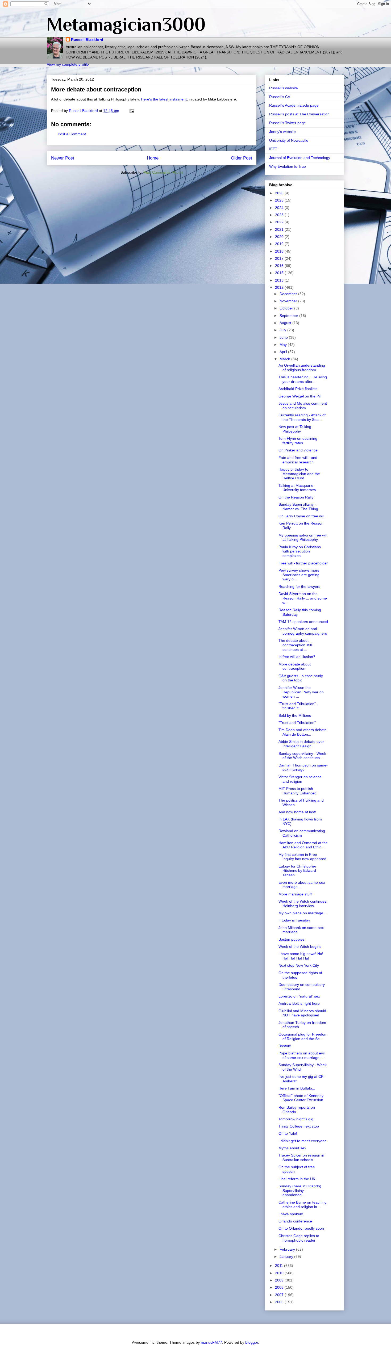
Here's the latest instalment (164, 99)
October (287, 308)
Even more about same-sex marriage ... (301, 884)
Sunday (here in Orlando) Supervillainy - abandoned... (299, 1190)
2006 (280, 1302)
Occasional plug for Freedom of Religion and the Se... (302, 1036)
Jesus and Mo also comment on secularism (302, 405)
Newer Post (62, 158)
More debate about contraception (294, 666)
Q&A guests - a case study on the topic (300, 678)
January (287, 1256)
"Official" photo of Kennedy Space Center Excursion (300, 1098)
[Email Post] (131, 110)
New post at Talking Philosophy (294, 429)
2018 (280, 251)
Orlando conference (295, 1221)
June (284, 337)
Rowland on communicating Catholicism (301, 833)
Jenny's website (282, 131)
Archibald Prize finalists (297, 389)
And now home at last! (297, 812)
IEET (273, 149)
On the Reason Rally (295, 497)
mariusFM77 (211, 1342)
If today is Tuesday (294, 920)
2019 (280, 244)
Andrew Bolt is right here (299, 1003)
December (289, 294)
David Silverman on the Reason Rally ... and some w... (302, 598)
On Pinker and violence (298, 450)
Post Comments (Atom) (163, 172)
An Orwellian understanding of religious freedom (301, 367)
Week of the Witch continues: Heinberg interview (302, 903)
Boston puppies (291, 939)
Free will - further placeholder (303, 563)
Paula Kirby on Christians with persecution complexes (299, 551)
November (289, 301)
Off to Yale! (287, 1133)
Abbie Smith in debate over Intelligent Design (301, 743)
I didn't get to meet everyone (302, 1141)
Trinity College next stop (298, 1126)
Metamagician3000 (126, 24)
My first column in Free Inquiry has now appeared (302, 856)
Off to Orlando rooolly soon (301, 1228)
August (286, 323)
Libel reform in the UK (296, 1179)
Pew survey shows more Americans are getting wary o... (298, 574)
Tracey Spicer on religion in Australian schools (301, 1157)
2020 (280, 236)
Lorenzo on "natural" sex (299, 996)
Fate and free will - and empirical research (297, 459)
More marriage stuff (295, 894)
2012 (280, 287)
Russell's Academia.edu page (294, 105)
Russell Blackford (87, 39)
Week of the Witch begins (299, 946)
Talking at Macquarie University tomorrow (297, 487)
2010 (280, 1273)
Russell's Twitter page (287, 123)
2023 (280, 215)
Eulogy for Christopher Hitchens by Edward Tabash (297, 870)
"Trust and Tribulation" (297, 723)
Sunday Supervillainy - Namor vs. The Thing (298, 506)
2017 (280, 258)
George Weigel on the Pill (299, 396)
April (284, 352)
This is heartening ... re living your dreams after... (302, 379)
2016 (280, 265)
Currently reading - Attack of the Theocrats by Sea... (302, 417)
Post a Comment (72, 134)
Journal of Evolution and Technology (299, 158)
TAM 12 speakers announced (303, 621)
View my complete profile (68, 64)
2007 (280, 1295)
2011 (279, 1265)
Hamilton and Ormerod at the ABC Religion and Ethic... (303, 845)
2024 (280, 208)
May (284, 344)
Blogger (251, 1342)
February (288, 1249)
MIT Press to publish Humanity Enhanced (297, 790)
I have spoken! (290, 1214)
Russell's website (283, 88)
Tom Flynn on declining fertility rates (297, 440)
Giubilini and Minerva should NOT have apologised (302, 1013)
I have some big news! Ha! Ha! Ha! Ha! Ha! (300, 956)
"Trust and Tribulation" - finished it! (298, 706)
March (285, 359)
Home (153, 158)
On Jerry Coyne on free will (301, 516)
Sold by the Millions (294, 715)
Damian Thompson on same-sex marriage (303, 767)
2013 (280, 280)
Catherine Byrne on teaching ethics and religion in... (302, 1204)
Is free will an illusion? (296, 657)
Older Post (241, 158)
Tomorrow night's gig (295, 1119)
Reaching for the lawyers (299, 586)
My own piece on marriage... (302, 913)
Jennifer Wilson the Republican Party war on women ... (301, 692)
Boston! (284, 1046)
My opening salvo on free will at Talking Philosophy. (302, 537)
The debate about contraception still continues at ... (295, 645)
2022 (280, 222)
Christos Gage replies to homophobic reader (298, 1238)
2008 (280, 1287)
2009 (280, 1280)
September (289, 315)
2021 (280, 229)
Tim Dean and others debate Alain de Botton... (302, 732)
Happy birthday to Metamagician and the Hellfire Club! (299, 473)
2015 (280, 273)
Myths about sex (292, 1148)
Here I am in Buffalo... (296, 1088)
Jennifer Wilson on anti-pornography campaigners (302, 631)
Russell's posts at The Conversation (299, 114)
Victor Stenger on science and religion (300, 779)
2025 (280, 200)
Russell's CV (279, 97)
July (283, 330)
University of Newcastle (288, 140)
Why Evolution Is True (287, 166)
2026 (280, 193)
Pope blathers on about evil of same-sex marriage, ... (301, 1055)
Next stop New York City (298, 965)
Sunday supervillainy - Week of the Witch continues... (302, 755)
